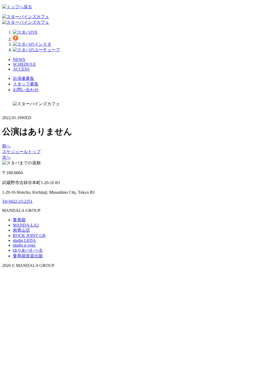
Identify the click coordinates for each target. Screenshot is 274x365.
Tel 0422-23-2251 (17, 201)
